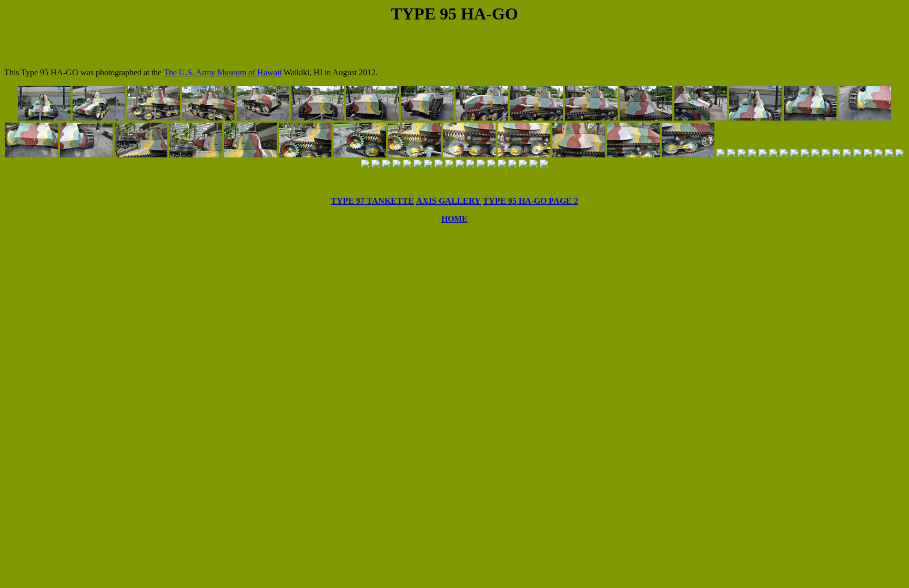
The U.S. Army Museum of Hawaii (222, 72)
